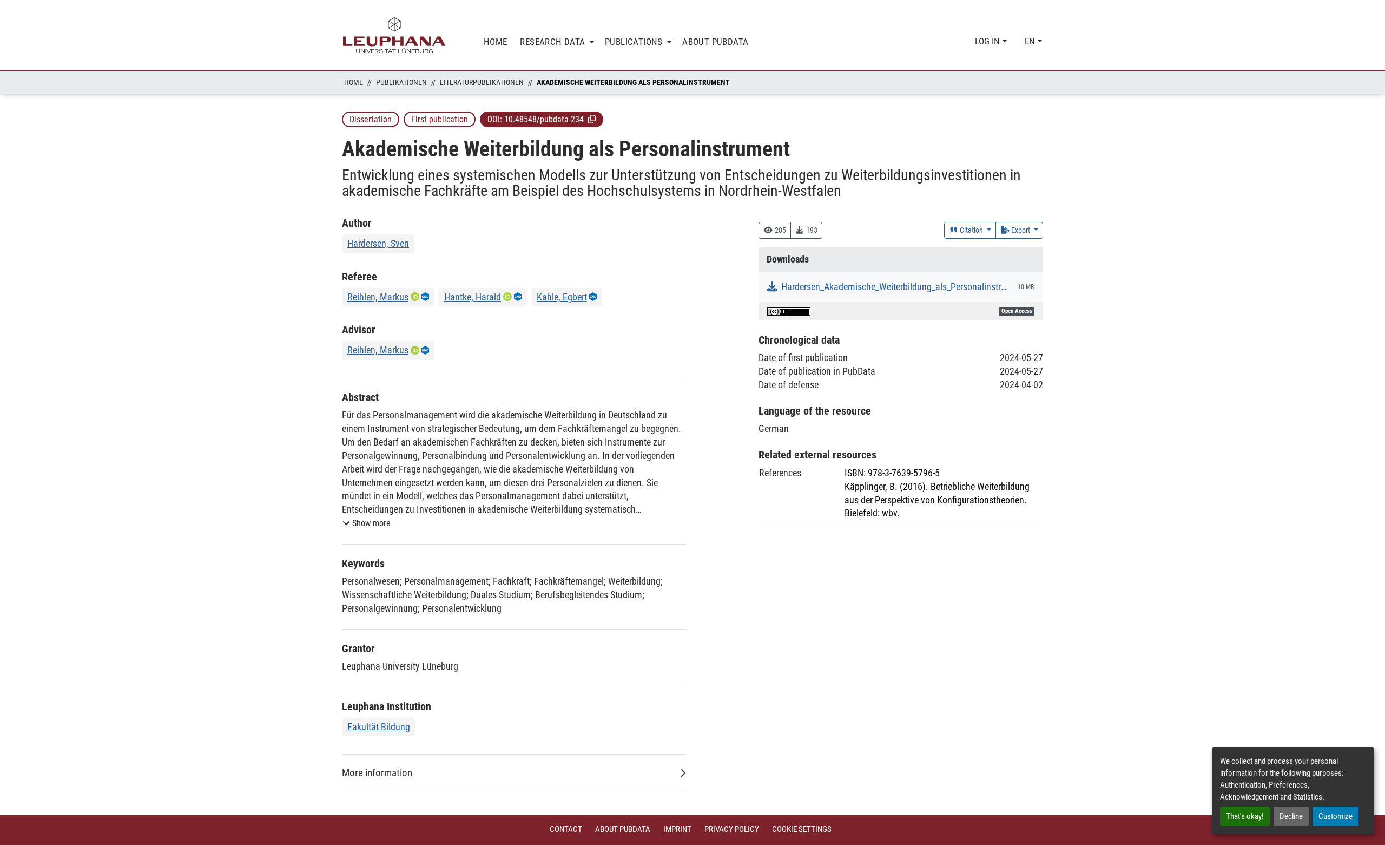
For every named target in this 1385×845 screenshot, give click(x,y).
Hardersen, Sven (378, 243)
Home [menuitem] (495, 41)
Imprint (677, 829)
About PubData (622, 829)
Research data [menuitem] (552, 41)
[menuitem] (556, 42)
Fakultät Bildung (378, 726)
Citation (971, 230)
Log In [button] (988, 41)
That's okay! (1245, 816)
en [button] (1031, 41)
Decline (1291, 816)
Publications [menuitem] (634, 41)
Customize (1335, 816)
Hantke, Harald (472, 297)
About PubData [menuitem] (715, 41)
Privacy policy (731, 829)
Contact (566, 829)
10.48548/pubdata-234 (544, 119)
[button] (592, 119)
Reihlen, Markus (377, 297)
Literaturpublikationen (482, 82)
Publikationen (401, 82)
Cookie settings (802, 829)
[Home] (394, 35)
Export (1021, 230)
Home (353, 82)
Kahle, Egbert (562, 297)
